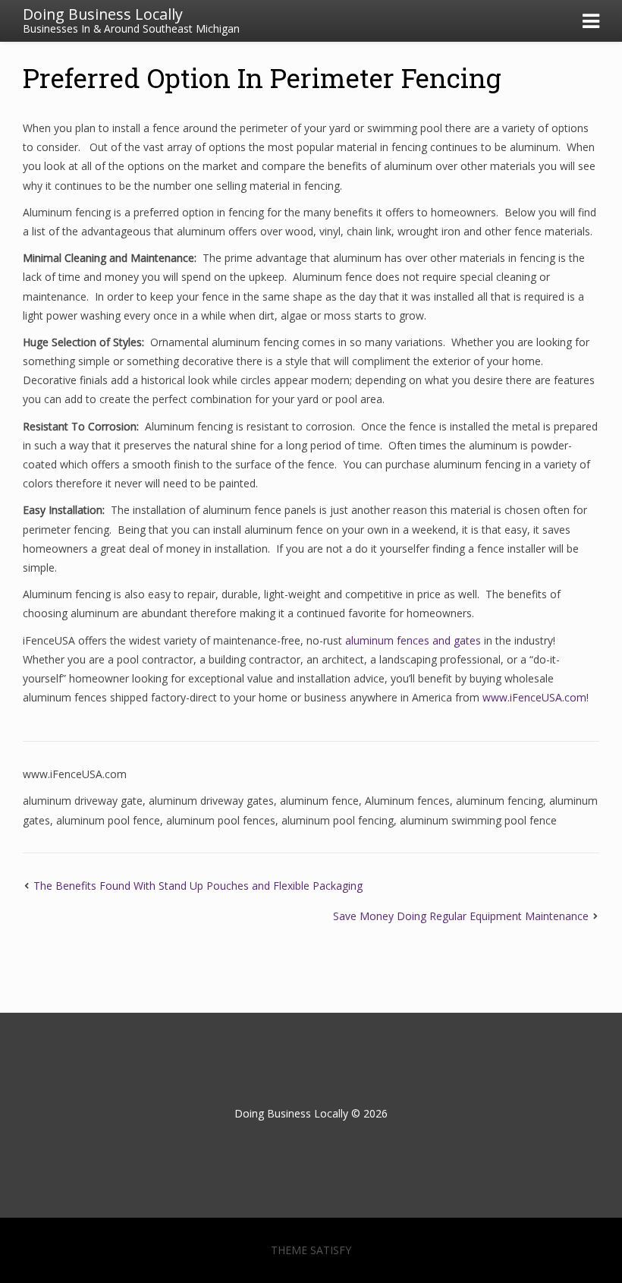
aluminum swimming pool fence (478, 820)
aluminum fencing (499, 800)
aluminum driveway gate (83, 800)
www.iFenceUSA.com (534, 697)
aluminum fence (319, 800)
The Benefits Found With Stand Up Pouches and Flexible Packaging (198, 885)
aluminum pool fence (108, 820)
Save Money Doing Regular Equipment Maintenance (461, 916)
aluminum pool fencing (337, 820)
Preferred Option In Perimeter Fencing (262, 77)
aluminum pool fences (220, 820)
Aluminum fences (407, 800)
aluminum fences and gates (413, 640)
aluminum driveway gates (211, 800)
